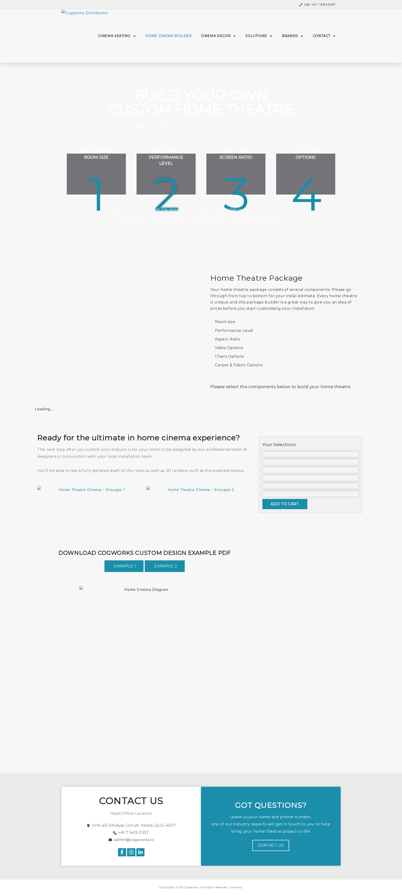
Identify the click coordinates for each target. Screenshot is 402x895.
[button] (124, 566)
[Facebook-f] (122, 852)
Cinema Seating (114, 36)
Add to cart (285, 504)
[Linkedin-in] (140, 852)
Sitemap (236, 887)
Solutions (256, 36)
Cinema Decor (216, 36)
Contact (321, 36)
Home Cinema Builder (168, 36)
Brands (290, 36)
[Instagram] (131, 852)
